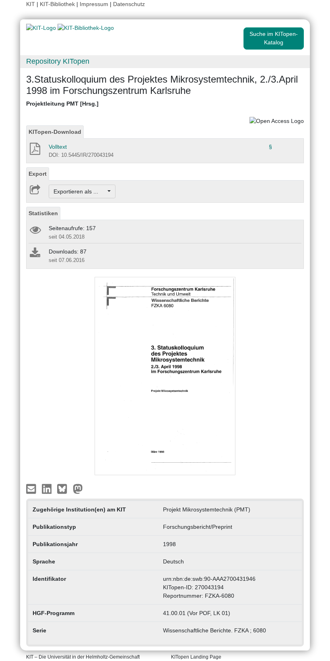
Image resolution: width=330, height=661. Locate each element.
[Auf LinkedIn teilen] (48, 488)
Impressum (94, 4)
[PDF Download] (34, 151)
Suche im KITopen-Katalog (274, 38)
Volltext (58, 146)
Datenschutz (129, 4)
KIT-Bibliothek (58, 4)
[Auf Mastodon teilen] (78, 488)
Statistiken (43, 213)
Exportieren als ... (80, 191)
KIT (30, 4)
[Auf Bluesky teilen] (64, 488)
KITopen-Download (55, 132)
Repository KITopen (57, 61)
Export (38, 173)
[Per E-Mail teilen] (32, 488)
